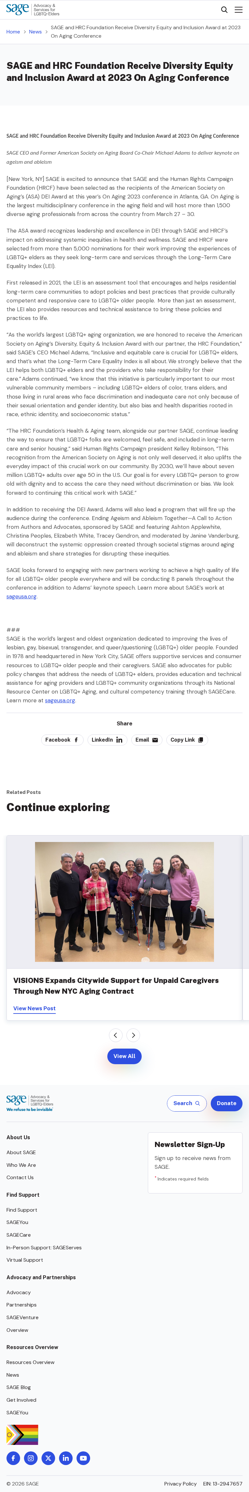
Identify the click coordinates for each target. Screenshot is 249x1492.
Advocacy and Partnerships (41, 1277)
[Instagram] (31, 1458)
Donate (226, 1103)
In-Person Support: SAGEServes (44, 1247)
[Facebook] (13, 1458)
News (35, 31)
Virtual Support (24, 1259)
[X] (48, 1458)
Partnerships (21, 1304)
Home (13, 31)
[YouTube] (83, 1458)
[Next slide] (133, 1035)
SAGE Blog (18, 1387)
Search (182, 1103)
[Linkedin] (66, 1458)
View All (124, 1056)
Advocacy (18, 1292)
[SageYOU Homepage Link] (32, 9)
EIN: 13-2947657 (223, 1483)
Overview (17, 1330)
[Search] (224, 10)
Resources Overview (32, 1347)
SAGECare (18, 1234)
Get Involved (21, 1399)
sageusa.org (21, 596)
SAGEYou (17, 1222)
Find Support (23, 1195)
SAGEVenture (22, 1317)
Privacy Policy (180, 1483)
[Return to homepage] (29, 1103)
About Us (18, 1137)
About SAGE (21, 1152)
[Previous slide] (116, 1035)
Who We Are (21, 1165)
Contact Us (20, 1177)
